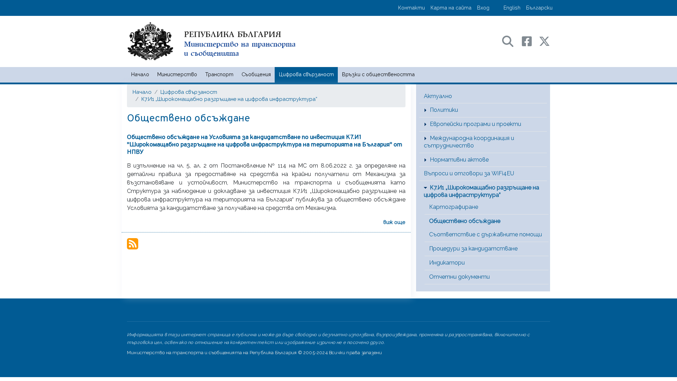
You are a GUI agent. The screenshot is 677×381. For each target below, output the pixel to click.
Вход (483, 8)
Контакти (411, 8)
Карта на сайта (451, 8)
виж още (394, 222)
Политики (444, 110)
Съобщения (256, 74)
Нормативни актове (459, 159)
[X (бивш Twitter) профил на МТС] (544, 40)
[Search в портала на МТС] (511, 40)
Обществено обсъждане (464, 221)
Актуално (438, 96)
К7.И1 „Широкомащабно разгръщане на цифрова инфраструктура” (229, 99)
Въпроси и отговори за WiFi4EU (469, 173)
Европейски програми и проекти (475, 124)
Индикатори (447, 262)
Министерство (177, 74)
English (512, 8)
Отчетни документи (459, 276)
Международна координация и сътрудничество (469, 142)
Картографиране (453, 207)
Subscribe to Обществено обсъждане (132, 243)
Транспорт (219, 74)
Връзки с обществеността (378, 74)
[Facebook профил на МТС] (530, 40)
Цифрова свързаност (306, 74)
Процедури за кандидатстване (473, 248)
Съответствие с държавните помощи (485, 234)
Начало (140, 74)
